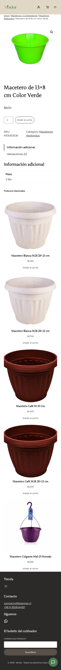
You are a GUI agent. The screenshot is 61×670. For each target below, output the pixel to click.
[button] (51, 32)
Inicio (6, 15)
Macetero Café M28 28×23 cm (30, 481)
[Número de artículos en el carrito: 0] (47, 7)
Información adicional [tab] (21, 147)
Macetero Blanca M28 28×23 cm (30, 255)
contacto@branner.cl (17, 603)
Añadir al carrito (24, 120)
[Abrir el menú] (55, 7)
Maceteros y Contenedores (24, 15)
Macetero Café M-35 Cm (30, 406)
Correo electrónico (15, 639)
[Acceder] (38, 7)
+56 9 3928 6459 (14, 607)
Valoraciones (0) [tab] (17, 154)
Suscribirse (30, 652)
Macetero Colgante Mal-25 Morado (30, 556)
